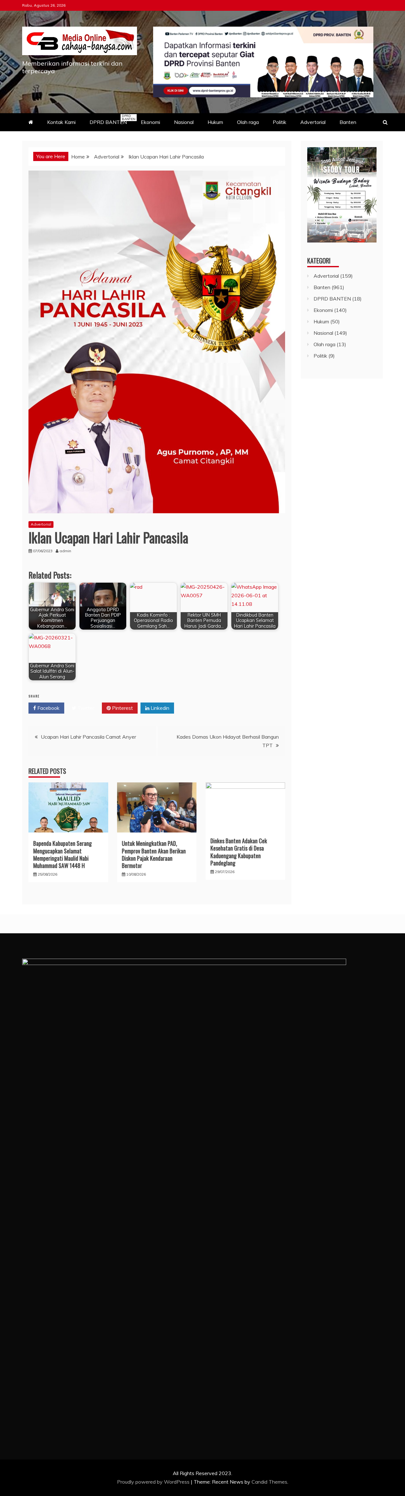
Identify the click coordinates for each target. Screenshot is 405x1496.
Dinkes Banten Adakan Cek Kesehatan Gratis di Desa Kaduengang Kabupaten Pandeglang (238, 852)
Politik (279, 122)
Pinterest (122, 708)
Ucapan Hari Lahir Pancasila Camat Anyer (88, 737)
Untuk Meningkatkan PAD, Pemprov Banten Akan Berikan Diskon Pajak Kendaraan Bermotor (154, 854)
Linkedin (159, 708)
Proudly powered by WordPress (154, 1482)
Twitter (85, 708)
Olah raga (248, 122)
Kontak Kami (61, 122)
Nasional (184, 122)
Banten (348, 122)
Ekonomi (150, 122)
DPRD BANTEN (111, 119)
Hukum (215, 122)
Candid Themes (269, 1482)
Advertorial (313, 122)
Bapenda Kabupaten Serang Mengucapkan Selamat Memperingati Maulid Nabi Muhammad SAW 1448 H (62, 854)
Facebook (47, 708)
